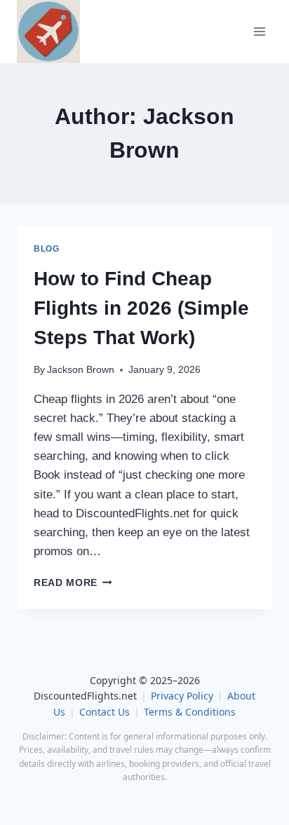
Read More (73, 583)
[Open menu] (259, 32)
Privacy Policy (182, 695)
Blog (46, 249)
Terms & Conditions (190, 711)
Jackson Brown (80, 369)
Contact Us (104, 711)
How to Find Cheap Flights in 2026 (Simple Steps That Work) (141, 308)
